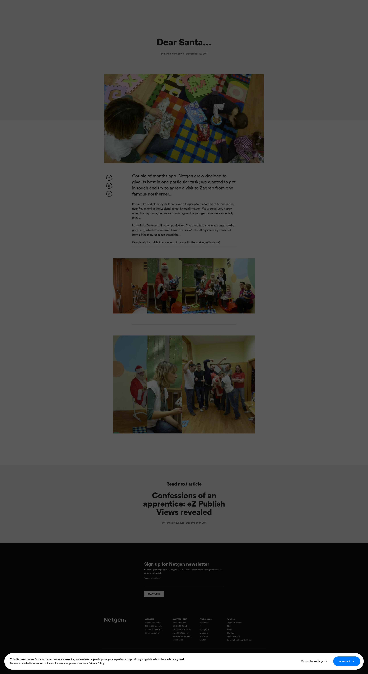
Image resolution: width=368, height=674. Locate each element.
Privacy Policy (96, 663)
